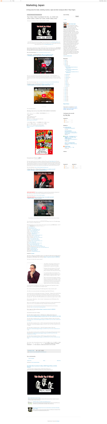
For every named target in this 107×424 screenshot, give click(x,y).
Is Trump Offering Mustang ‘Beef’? (70, 128)
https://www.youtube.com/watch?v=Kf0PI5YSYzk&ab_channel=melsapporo (40, 198)
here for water (71, 109)
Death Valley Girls (53, 161)
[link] (28, 127)
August (66, 78)
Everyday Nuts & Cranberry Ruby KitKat (71, 143)
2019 (65, 87)
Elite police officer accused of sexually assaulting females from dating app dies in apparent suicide (71, 132)
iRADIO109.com (34, 233)
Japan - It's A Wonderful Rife (70, 142)
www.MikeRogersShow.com (55, 42)
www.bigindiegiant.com (36, 229)
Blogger (58, 421)
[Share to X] (41, 350)
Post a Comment (31, 358)
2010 (65, 100)
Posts (66, 120)
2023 (65, 60)
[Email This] (38, 350)
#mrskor (33, 253)
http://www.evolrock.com (38, 237)
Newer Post (29, 360)
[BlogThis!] (39, 350)
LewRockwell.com (68, 127)
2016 (65, 92)
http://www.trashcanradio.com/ (44, 247)
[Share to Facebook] (42, 350)
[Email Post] (36, 350)
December (67, 65)
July (66, 80)
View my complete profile (67, 55)
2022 (65, 61)
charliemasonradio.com (34, 249)
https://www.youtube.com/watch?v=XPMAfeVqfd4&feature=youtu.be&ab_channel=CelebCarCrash (40, 84)
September (67, 77)
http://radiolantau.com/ (36, 232)
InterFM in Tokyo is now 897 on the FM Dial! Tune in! (42, 401)
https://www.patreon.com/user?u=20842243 (51, 256)
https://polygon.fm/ (33, 241)
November (67, 74)
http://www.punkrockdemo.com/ (37, 240)
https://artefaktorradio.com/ (34, 244)
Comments (67, 122)
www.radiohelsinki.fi (33, 247)
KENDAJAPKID (67, 146)
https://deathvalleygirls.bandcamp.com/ (41, 167)
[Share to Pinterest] (43, 350)
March (66, 83)
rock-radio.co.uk (36, 236)
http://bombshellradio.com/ (35, 230)
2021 (65, 63)
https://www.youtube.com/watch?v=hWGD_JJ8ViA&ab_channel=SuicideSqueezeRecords (41, 170)
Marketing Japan (35, 5)
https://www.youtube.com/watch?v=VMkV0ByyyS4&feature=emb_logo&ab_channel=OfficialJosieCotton (40, 55)
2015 (65, 93)
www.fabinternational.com (35, 251)
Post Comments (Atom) (35, 362)
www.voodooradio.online (34, 238)
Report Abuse (66, 103)
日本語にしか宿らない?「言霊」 (70, 147)
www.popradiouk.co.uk (32, 228)
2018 (65, 89)
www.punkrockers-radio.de (34, 239)
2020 (65, 64)
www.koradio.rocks (32, 227)
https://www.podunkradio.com (37, 235)
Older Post (58, 360)
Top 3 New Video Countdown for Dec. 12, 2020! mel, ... (71, 70)
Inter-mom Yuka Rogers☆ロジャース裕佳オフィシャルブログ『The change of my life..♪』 (71, 137)
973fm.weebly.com (34, 248)
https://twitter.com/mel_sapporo (39, 195)
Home (44, 360)
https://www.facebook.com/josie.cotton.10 (43, 52)
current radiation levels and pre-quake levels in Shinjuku (70, 108)
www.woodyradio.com (34, 231)
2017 (65, 90)
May (66, 81)
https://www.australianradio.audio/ (36, 245)
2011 (65, 99)
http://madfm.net (34, 250)
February (67, 84)
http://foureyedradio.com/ (40, 246)
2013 (65, 96)
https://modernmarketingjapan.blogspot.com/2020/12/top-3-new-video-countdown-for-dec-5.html (44, 316)
